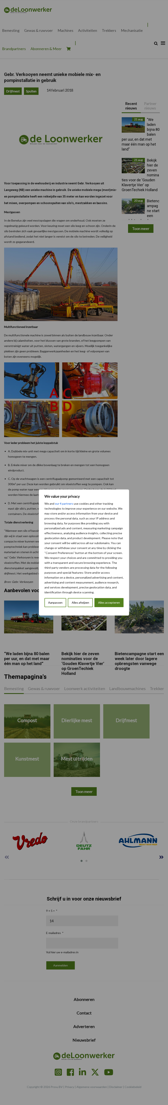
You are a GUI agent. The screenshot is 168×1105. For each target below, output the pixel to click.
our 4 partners (64, 503)
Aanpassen (55, 602)
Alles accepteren (109, 602)
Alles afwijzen (80, 602)
